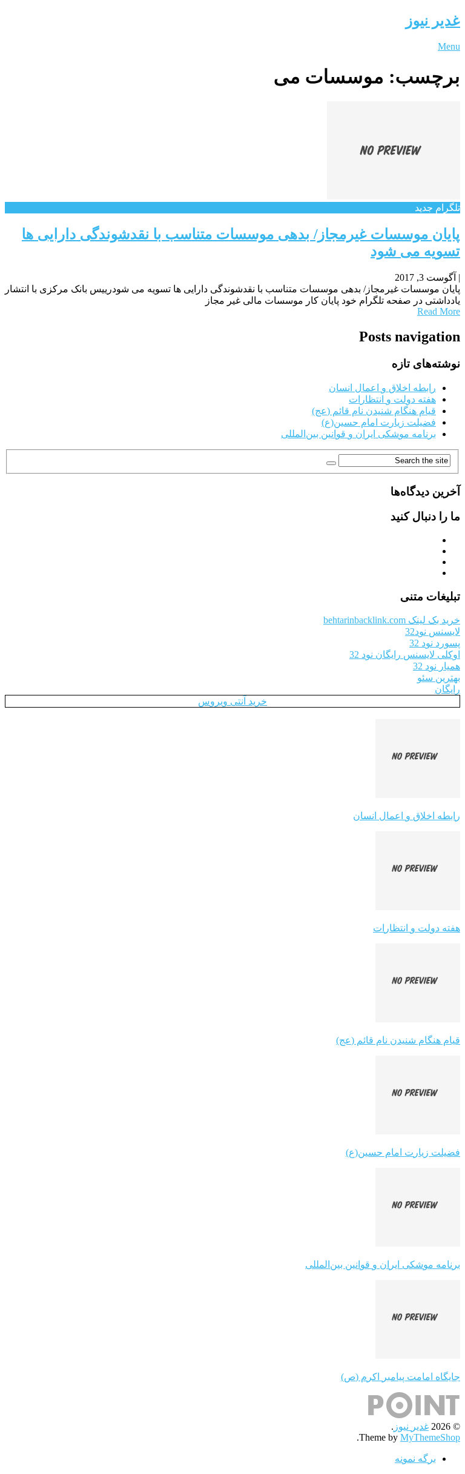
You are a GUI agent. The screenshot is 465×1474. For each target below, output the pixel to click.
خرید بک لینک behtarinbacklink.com (391, 620)
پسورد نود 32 (434, 643)
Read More (438, 311)
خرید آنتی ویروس (232, 701)
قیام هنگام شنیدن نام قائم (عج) (374, 411)
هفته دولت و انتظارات (392, 399)
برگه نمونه (415, 1458)
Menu (449, 46)
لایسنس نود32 (432, 631)
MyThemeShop (430, 1437)
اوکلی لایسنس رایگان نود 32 (404, 654)
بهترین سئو (438, 677)
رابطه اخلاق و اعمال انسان (382, 388)
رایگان (447, 689)
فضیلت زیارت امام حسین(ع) (379, 422)
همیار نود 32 (436, 666)
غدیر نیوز (433, 20)
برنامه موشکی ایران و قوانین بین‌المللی (358, 434)
